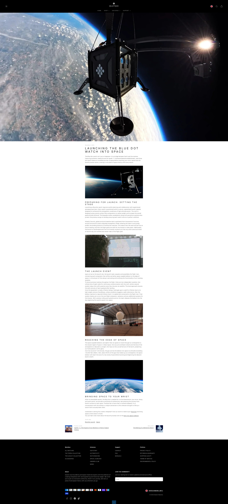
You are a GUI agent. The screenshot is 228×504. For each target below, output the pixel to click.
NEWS (92, 464)
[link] (211, 6)
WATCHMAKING (95, 456)
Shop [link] (106, 10)
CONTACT (118, 450)
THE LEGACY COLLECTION (73, 456)
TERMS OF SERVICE (146, 458)
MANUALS (118, 456)
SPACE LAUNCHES (95, 458)
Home (99, 10)
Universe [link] (115, 10)
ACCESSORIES (69, 458)
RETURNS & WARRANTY (147, 453)
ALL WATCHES (69, 450)
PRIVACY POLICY (145, 450)
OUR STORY (93, 450)
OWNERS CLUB (94, 461)
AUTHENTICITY (94, 453)
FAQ (116, 453)
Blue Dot (133, 411)
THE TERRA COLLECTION (72, 453)
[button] (6, 6)
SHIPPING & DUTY (145, 456)
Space (98, 422)
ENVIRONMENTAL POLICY (148, 461)
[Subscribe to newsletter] (161, 479)
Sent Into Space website (131, 415)
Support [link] (126, 10)
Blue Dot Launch (90, 422)
